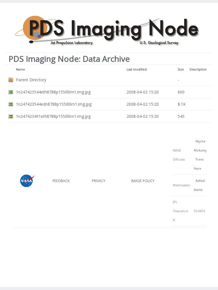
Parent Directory (31, 79)
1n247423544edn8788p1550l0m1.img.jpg (53, 104)
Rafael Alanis (199, 185)
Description (198, 69)
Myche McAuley (200, 145)
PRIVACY (98, 180)
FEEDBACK (61, 180)
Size (181, 69)
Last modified (137, 69)
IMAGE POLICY (142, 180)
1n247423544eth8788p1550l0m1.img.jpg (53, 92)
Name (20, 69)
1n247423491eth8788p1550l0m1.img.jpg (53, 116)
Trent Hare (199, 163)
